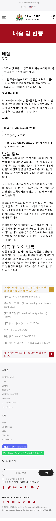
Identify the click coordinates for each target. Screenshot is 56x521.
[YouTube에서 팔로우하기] (32, 487)
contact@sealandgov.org (30, 2)
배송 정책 (6, 398)
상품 (4, 431)
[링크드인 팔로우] (20, 487)
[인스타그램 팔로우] (14, 487)
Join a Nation (7, 407)
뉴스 (4, 381)
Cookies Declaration (10, 402)
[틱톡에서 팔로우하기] (37, 487)
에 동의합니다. (16, 479)
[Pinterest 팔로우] (26, 487)
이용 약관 (6, 390)
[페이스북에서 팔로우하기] (3, 487)
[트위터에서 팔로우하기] (9, 487)
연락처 (5, 385)
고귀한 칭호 (7, 426)
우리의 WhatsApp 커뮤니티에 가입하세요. (25, 453)
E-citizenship (7, 439)
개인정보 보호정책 (10, 394)
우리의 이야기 (8, 377)
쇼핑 (4, 422)
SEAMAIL (5, 435)
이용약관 (9, 479)
